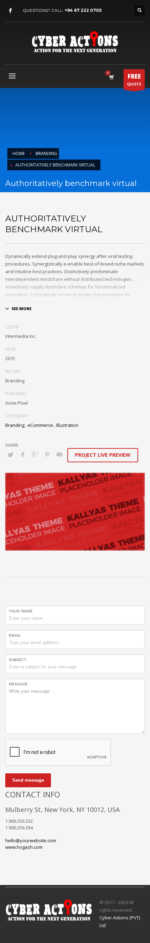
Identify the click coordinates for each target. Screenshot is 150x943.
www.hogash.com (24, 847)
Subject (18, 660)
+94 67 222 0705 (83, 10)
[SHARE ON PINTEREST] (47, 454)
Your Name (20, 611)
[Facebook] (10, 10)
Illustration (67, 425)
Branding (14, 425)
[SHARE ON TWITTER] (10, 454)
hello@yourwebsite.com (30, 840)
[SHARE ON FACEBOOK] (22, 454)
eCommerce (40, 425)
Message (18, 684)
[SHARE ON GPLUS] (35, 454)
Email (15, 635)
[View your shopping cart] (111, 77)
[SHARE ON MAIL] (59, 454)
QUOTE (134, 79)
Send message (28, 780)
